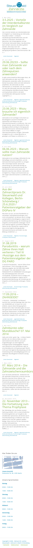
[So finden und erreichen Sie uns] (12, 462)
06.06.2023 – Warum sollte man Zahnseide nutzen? (16, 152)
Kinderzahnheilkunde (7, 101)
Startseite (6, 545)
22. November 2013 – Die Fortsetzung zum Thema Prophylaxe (16, 404)
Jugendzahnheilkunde (24, 99)
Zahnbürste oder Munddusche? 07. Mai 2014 (16, 331)
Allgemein (16, 56)
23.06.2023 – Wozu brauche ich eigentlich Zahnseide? (16, 111)
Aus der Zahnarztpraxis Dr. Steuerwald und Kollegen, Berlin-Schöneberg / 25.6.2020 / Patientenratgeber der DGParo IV (16, 199)
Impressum (24, 545)
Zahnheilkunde (13, 102)
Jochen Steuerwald (7, 56)
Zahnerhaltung (5, 102)
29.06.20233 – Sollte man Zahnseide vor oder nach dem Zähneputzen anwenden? (15, 68)
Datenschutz (15, 545)
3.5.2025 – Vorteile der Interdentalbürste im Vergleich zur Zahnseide (16, 24)
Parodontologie (17, 101)
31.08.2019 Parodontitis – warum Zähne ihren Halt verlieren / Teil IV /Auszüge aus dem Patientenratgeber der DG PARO (16, 252)
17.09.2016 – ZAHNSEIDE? (10, 295)
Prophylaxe (24, 101)
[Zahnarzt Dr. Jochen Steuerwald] (16, 7)
